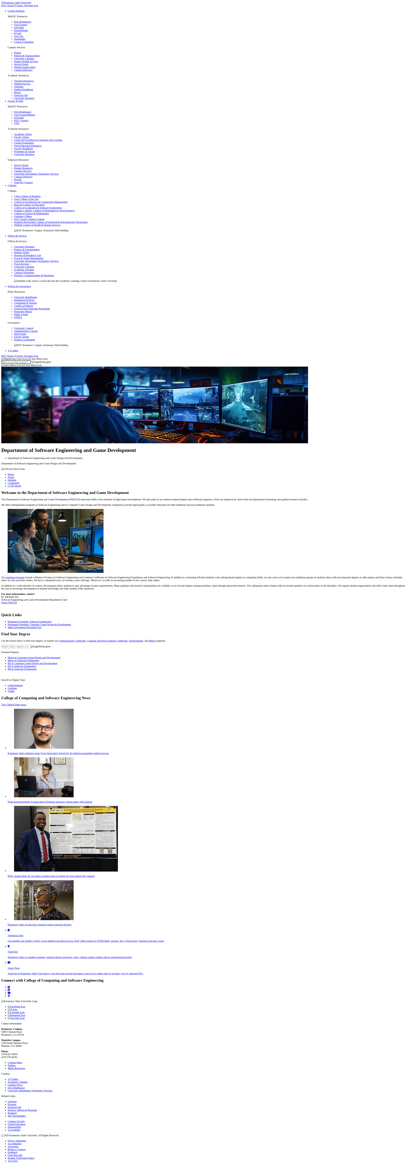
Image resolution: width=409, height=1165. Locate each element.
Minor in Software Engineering (23, 660)
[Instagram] (9, 987)
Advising (18, 86)
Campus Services (22, 171)
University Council (23, 328)
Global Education (16, 1124)
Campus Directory (23, 70)
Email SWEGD (9, 602)
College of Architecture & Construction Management (40, 202)
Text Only (13, 1161)
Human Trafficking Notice (21, 1158)
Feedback (12, 1152)
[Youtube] (9, 993)
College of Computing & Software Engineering (38, 207)
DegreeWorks (21, 30)
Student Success (22, 83)
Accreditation (14, 1143)
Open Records (15, 1155)
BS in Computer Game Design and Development (32, 663)
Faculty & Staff (15, 101)
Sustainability (14, 1127)
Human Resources (23, 168)
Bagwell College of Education (29, 205)
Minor (152, 640)
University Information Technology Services (36, 174)
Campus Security (16, 1121)
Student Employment (24, 67)
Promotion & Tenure (24, 151)
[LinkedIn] (9, 990)
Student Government (24, 339)
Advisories (13, 1146)
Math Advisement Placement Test (24, 627)
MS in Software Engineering (22, 669)
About (11, 477)
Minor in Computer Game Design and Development (34, 657)
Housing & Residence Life (27, 255)
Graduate (12, 688)
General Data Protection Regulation (32, 308)
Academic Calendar (18, 1082)
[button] (24, 359)
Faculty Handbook (23, 148)
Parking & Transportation (27, 55)
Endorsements (136, 640)
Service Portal (21, 64)
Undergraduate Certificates (72, 640)
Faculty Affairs (21, 137)
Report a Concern (17, 1149)
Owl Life (18, 36)
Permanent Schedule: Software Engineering (30, 621)
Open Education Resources (28, 145)
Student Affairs (21, 252)
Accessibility (14, 1130)
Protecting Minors (23, 311)
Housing (12, 1104)
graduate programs (15, 577)
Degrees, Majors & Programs (22, 1110)
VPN (16, 123)
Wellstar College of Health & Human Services (37, 225)
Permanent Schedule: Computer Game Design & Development (39, 624)
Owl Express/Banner (24, 114)
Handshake (19, 39)
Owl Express (20, 24)
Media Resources (16, 1068)
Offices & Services (17, 236)
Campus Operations (24, 272)
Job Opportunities (17, 1116)
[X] (208, 1009)
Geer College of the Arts (26, 199)
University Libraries (24, 58)
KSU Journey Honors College (29, 219)
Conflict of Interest (23, 305)
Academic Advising (24, 269)
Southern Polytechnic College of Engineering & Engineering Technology (51, 222)
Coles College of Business (27, 196)
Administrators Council (26, 331)
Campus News (15, 1085)
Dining (17, 52)
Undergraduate (15, 685)
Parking (11, 1065)
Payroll (17, 179)
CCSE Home (14, 485)
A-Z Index (13, 350)
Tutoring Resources (24, 81)
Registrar (12, 1113)
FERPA (18, 317)
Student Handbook (23, 89)
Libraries (12, 1101)
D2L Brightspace (22, 21)
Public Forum (21, 314)
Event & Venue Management (28, 258)
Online (11, 691)
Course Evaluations (24, 42)
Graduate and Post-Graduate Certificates (107, 640)
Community (14, 483)
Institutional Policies (24, 300)
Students (12, 480)
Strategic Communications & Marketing (34, 275)
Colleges (12, 185)
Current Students (16, 11)
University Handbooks (25, 297)
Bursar (17, 92)
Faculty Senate (21, 336)
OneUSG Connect (23, 182)
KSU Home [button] (7, 5)
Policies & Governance (19, 286)
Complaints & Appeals (25, 303)
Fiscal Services (21, 264)
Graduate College (23, 216)
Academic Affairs (23, 134)
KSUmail (19, 27)
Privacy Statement (17, 1140)
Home (11, 474)
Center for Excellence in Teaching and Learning (38, 140)
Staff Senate (20, 334)
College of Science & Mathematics (31, 213)
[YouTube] (208, 1018)
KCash (17, 33)
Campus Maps (15, 1062)
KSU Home (7, 356)
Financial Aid (21, 95)
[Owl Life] (9, 995)
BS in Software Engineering (22, 666)
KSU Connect (21, 120)
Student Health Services (26, 61)
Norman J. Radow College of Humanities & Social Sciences (44, 210)
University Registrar (24, 98)
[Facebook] (208, 1006)
